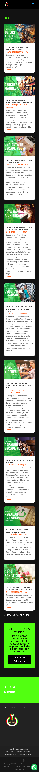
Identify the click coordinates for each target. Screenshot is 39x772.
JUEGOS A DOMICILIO (14, 393)
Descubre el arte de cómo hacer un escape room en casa (19, 461)
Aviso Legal (9, 752)
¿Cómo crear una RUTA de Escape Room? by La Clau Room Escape (19, 161)
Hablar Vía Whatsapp (19, 659)
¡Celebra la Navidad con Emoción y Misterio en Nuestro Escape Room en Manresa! (19, 228)
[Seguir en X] (10, 687)
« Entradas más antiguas (16, 615)
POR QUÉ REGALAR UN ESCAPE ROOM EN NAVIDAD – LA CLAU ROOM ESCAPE (17, 531)
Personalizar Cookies (25, 754)
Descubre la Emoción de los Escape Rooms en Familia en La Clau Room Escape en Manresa (19, 309)
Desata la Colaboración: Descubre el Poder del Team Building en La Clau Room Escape (18, 385)
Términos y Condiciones (23, 752)
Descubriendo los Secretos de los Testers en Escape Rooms (17, 48)
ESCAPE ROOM (22, 52)
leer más (9, 69)
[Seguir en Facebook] (5, 687)
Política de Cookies (10, 754)
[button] (34, 767)
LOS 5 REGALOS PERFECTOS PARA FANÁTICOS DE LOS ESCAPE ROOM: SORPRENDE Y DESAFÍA (19, 588)
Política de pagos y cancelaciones (18, 749)
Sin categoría (22, 313)
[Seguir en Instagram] (14, 687)
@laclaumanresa (9, 692)
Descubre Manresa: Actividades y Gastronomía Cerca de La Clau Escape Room (19, 101)
